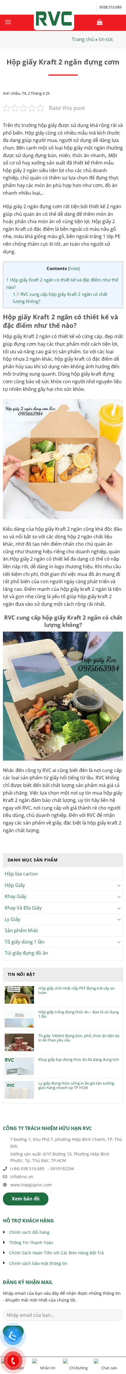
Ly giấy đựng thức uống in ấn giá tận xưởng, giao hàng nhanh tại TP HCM (76, 1085)
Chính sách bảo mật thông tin (38, 1263)
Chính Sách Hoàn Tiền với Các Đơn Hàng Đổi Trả (56, 1253)
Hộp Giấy (15, 885)
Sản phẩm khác (21, 930)
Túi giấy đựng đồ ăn (26, 953)
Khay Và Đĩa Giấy (23, 908)
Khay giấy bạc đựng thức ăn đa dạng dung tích (78, 1059)
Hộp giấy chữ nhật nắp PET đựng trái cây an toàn (76, 990)
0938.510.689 (110, 7)
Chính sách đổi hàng (29, 1232)
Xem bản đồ (26, 1198)
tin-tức (106, 39)
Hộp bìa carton (21, 874)
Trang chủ (83, 39)
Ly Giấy (12, 919)
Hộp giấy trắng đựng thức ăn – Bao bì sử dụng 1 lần (78, 1014)
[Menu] (7, 22)
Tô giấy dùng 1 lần (25, 942)
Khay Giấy (15, 896)
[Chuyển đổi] (119, 885)
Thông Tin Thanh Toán (31, 1242)
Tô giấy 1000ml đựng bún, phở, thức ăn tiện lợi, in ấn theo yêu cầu (79, 1038)
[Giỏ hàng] (100, 22)
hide (73, 268)
